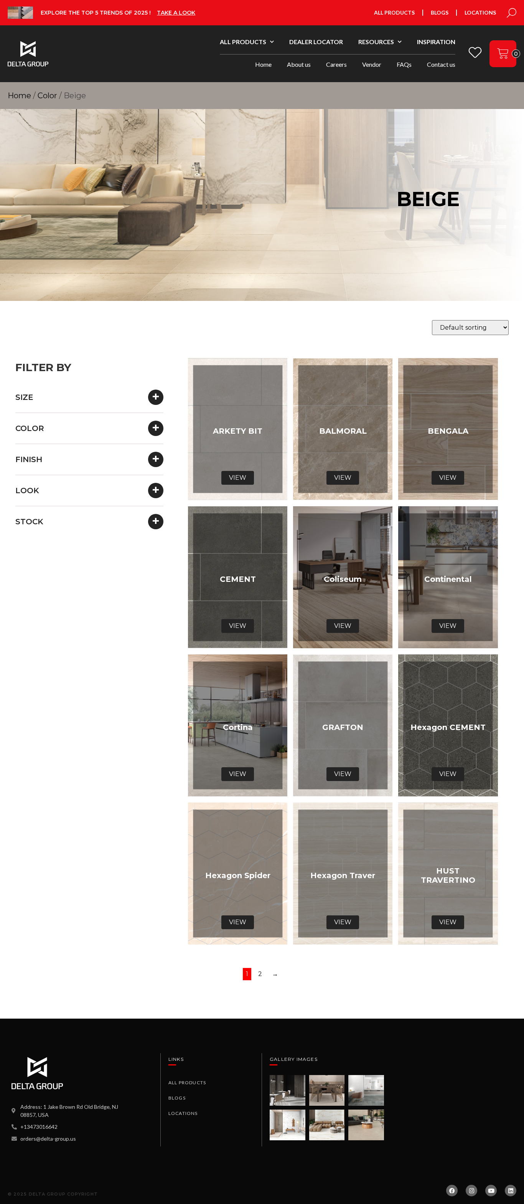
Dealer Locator (316, 41)
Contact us (441, 64)
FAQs (404, 64)
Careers (336, 64)
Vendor (371, 64)
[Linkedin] (510, 1190)
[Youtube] (491, 1190)
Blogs (439, 12)
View (237, 477)
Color (47, 95)
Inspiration (436, 41)
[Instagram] (471, 1190)
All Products (394, 12)
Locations (480, 12)
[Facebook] (452, 1190)
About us (299, 64)
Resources (376, 41)
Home (263, 64)
